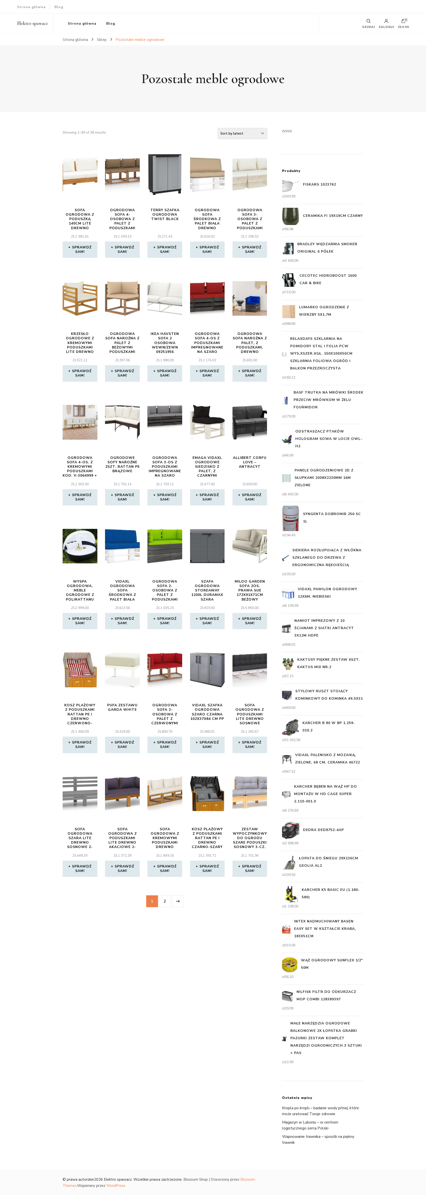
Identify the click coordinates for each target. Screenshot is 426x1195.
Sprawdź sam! (81, 249)
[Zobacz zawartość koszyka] (403, 22)
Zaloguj (386, 26)
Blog (58, 7)
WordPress (115, 1185)
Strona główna (31, 7)
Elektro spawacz (32, 23)
